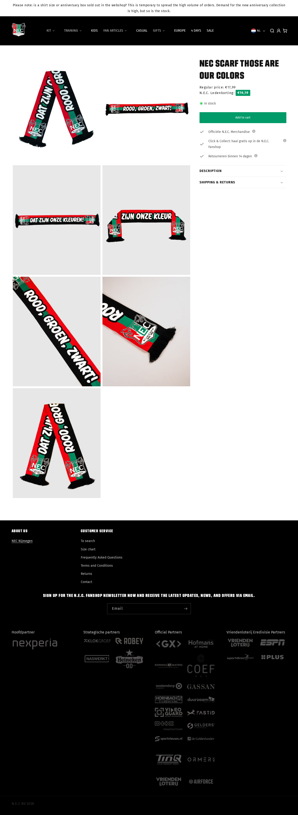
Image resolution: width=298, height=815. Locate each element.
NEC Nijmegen (22, 541)
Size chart (88, 549)
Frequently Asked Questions (101, 557)
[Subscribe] (185, 608)
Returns (86, 574)
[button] (52, 31)
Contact (86, 582)
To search (88, 541)
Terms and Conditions (97, 566)
